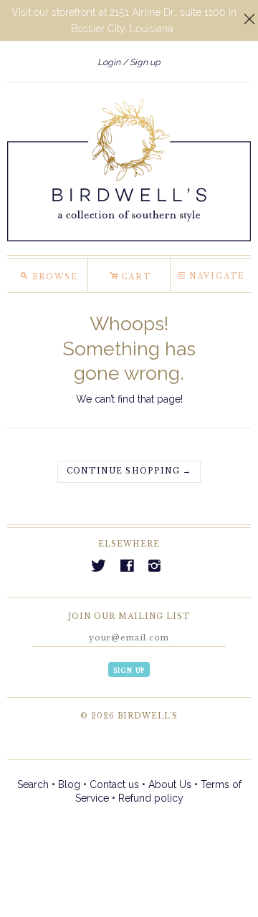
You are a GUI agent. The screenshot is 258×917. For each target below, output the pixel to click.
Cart (130, 274)
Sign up (145, 62)
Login (108, 62)
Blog (69, 784)
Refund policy (150, 798)
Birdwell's (148, 716)
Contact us (114, 784)
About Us (169, 784)
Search (33, 784)
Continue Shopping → (129, 471)
